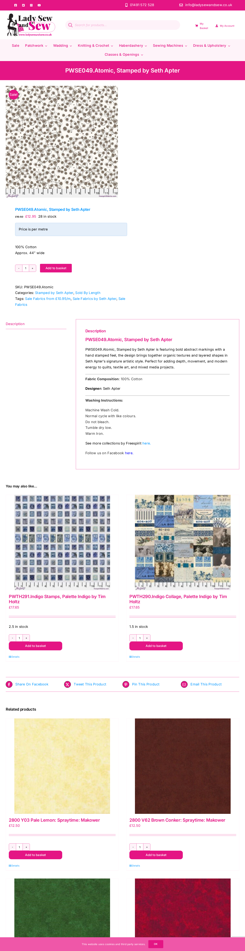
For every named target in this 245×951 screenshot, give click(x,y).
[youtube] (39, 5)
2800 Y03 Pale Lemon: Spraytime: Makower (54, 820)
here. (146, 443)
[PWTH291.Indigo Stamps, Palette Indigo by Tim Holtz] (62, 542)
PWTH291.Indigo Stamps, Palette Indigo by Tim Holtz (57, 599)
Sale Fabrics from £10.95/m (48, 299)
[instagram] (31, 5)
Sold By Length (87, 293)
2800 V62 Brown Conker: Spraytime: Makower (177, 820)
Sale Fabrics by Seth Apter (94, 299)
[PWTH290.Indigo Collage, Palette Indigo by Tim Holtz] (183, 542)
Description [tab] (15, 324)
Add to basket (56, 268)
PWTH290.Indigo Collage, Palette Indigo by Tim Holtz (178, 599)
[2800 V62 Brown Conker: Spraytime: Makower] (183, 766)
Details (15, 656)
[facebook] (16, 5)
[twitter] (24, 5)
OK (156, 943)
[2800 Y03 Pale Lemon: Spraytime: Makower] (62, 766)
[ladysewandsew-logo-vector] (31, 15)
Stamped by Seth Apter (54, 293)
